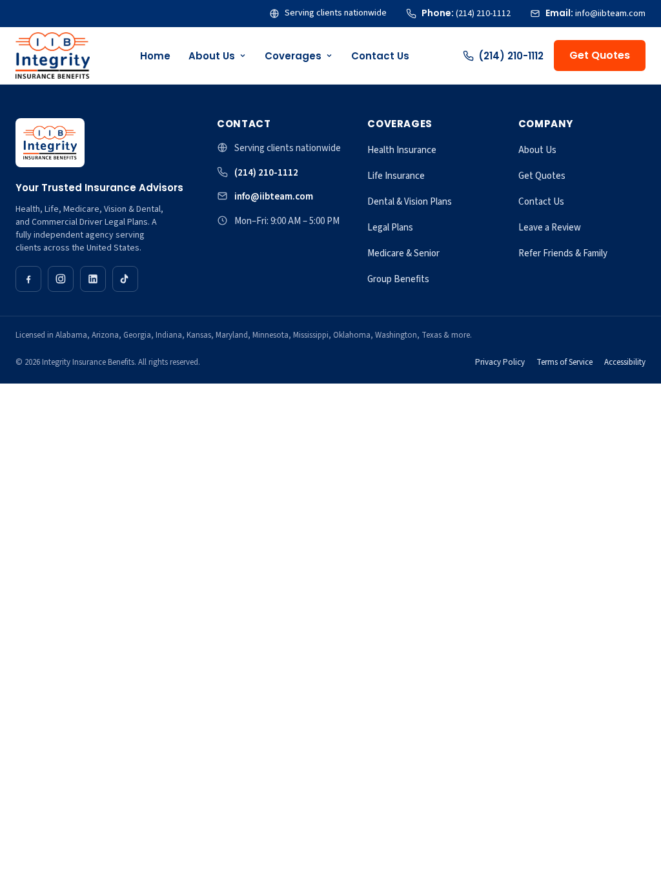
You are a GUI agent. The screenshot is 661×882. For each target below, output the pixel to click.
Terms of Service (564, 362)
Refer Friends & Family (562, 253)
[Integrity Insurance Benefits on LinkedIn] (93, 279)
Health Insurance (401, 150)
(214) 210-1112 (511, 56)
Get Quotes (599, 55)
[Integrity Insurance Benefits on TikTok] (125, 279)
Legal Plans (390, 227)
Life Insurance (396, 176)
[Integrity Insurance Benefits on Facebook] (28, 279)
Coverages (293, 56)
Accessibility (625, 362)
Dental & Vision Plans (409, 202)
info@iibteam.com (273, 196)
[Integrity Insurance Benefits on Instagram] (61, 279)
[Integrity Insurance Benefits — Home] (52, 55)
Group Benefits (398, 279)
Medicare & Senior (403, 253)
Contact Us (380, 56)
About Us (211, 56)
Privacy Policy (500, 362)
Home (155, 56)
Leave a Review (549, 227)
